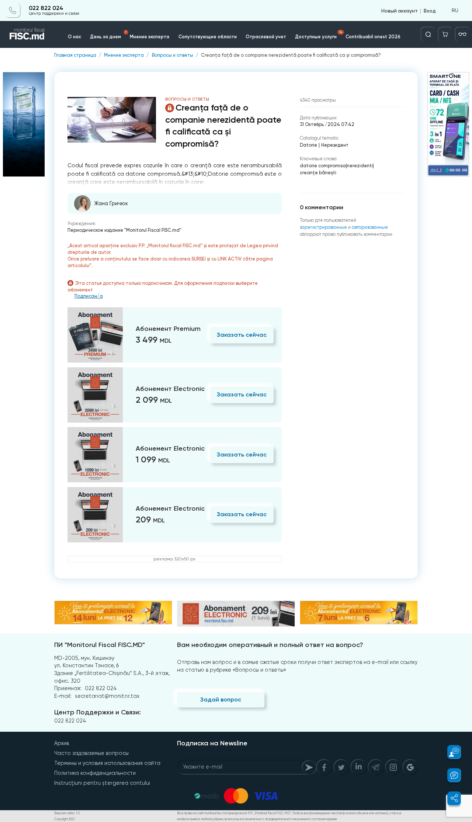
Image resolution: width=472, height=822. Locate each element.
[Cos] (445, 34)
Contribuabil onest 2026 (373, 36)
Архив (61, 743)
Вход (430, 10)
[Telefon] (13, 10)
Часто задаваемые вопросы (91, 753)
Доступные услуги (318, 34)
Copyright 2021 (64, 819)
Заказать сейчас (242, 334)
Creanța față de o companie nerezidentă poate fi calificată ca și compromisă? (291, 55)
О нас (74, 36)
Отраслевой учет (266, 36)
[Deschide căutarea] (428, 34)
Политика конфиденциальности (95, 773)
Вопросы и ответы (172, 55)
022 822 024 (46, 8)
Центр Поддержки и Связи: (97, 712)
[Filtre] (462, 34)
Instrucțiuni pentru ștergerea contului (102, 783)
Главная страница (75, 55)
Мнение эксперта (149, 36)
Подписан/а (88, 296)
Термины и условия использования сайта (107, 763)
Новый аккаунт (399, 10)
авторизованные (370, 227)
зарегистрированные (323, 227)
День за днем (108, 34)
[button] (450, 752)
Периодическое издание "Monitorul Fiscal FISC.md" (124, 230)
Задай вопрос (220, 699)
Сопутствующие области (207, 36)
